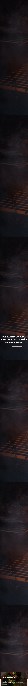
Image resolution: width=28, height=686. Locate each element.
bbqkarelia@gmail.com (17, 346)
